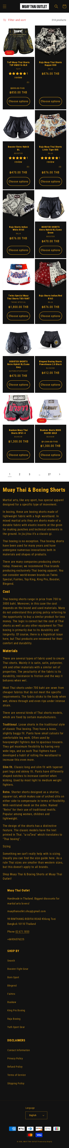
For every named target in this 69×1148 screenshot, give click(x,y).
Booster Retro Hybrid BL (18, 148)
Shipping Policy (15, 1083)
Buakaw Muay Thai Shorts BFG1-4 (18, 431)
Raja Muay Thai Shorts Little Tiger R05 (50, 148)
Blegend (12, 985)
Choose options (18, 101)
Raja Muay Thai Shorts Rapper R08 (50, 64)
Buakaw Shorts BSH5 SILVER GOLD (50, 431)
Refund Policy (15, 1066)
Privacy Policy (15, 1058)
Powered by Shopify (45, 1141)
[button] (5, 6)
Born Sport (13, 977)
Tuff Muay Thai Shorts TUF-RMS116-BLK (18, 64)
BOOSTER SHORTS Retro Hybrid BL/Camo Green (50, 230)
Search (11, 960)
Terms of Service (16, 1074)
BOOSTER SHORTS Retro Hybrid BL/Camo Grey (18, 364)
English (32, 1115)
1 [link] (9, 474)
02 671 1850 (22, 931)
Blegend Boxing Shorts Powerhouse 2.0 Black (50, 363)
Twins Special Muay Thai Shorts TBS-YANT (18, 297)
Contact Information (18, 1050)
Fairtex (11, 993)
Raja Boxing (14, 1018)
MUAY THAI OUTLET (30, 1141)
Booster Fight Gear (17, 968)
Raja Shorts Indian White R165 (18, 228)
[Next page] (59, 474)
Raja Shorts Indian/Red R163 (50, 297)
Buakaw (11, 1002)
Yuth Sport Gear (16, 1027)
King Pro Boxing (16, 1010)
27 (49, 474)
